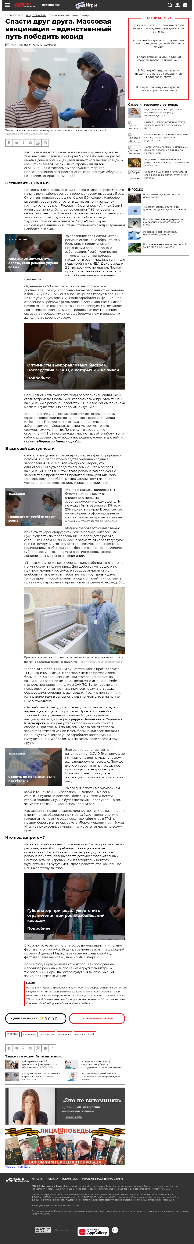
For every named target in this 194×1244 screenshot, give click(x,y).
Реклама (53, 1179)
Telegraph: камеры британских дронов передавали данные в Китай (164, 208)
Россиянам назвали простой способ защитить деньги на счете (165, 245)
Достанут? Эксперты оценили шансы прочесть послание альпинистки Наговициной (166, 150)
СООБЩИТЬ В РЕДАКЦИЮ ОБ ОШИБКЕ (102, 1179)
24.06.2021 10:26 (14, 15)
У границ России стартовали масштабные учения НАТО (160, 233)
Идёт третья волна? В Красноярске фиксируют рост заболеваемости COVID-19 (39, 1064)
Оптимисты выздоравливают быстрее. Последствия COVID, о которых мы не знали (73, 367)
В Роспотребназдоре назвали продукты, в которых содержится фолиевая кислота (158, 74)
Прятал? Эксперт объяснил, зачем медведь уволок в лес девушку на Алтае (164, 125)
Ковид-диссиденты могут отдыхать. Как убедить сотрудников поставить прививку (101, 1064)
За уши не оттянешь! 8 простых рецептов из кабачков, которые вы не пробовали (166, 162)
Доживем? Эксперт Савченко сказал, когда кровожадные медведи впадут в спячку (158, 28)
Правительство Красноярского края (26, 133)
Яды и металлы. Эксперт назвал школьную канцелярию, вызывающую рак (163, 112)
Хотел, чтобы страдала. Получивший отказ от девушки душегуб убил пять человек (158, 43)
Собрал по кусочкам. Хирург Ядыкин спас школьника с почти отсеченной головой (166, 174)
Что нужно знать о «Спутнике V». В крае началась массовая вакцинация (41, 1076)
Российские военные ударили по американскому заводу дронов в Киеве (163, 222)
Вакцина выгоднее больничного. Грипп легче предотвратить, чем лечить (101, 1076)
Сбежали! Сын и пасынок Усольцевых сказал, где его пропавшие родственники (166, 137)
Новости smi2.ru (18, 1166)
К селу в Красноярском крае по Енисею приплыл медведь (158, 89)
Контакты (37, 1179)
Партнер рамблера (64, 1230)
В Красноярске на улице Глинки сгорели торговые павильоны (158, 58)
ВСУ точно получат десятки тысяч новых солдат (163, 195)
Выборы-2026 (70, 1179)
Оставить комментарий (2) (97, 1018)
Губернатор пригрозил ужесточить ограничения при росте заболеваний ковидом (66, 915)
